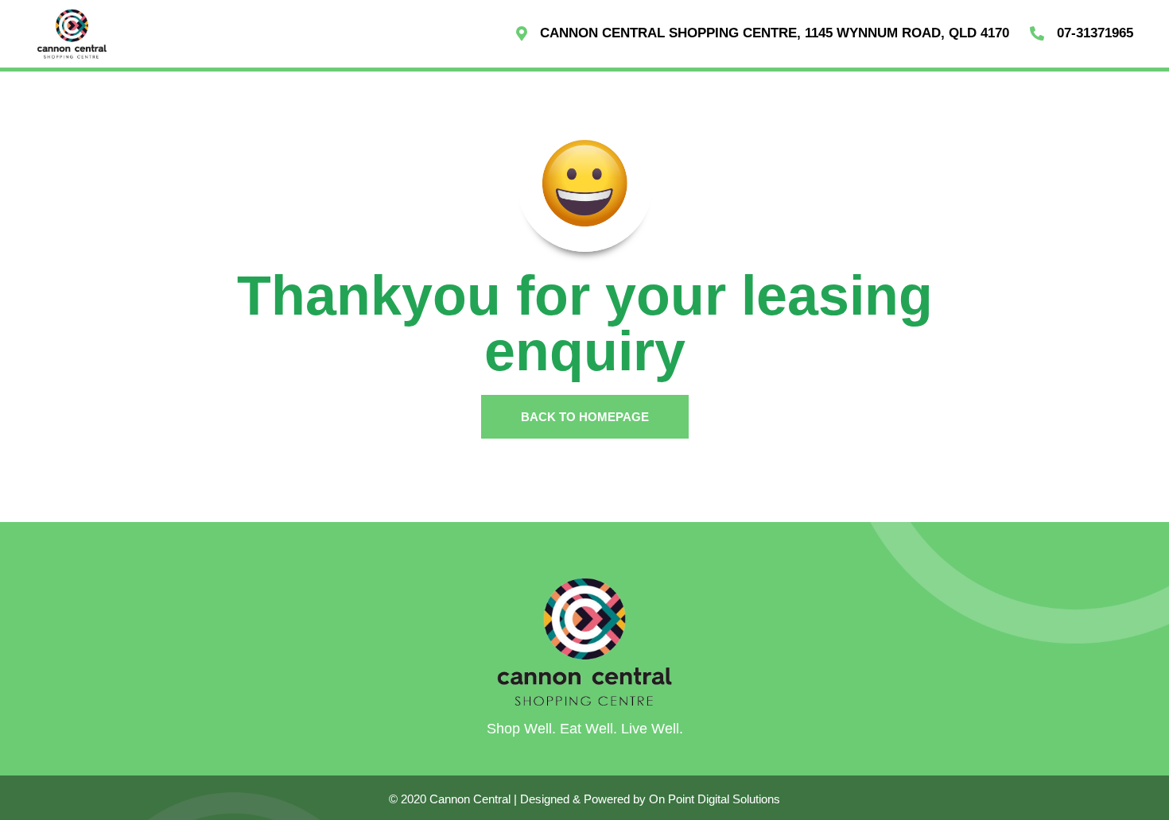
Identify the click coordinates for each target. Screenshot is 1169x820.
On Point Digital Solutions (714, 799)
